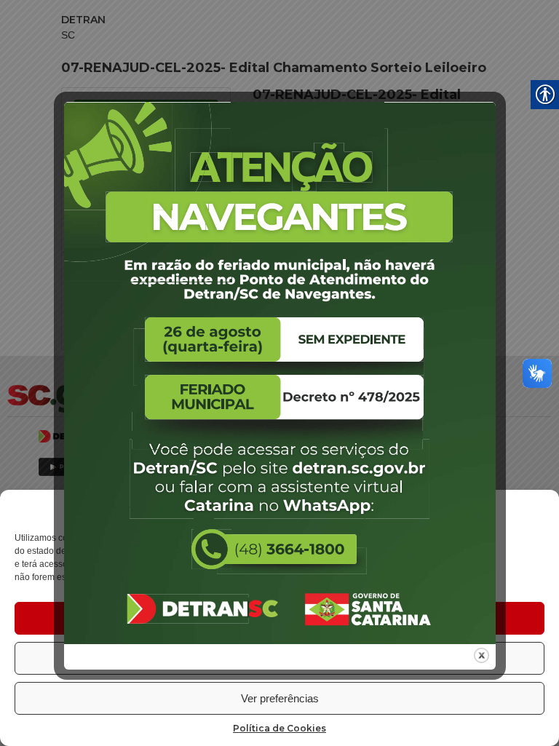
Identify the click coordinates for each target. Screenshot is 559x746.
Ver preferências (280, 698)
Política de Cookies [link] (279, 728)
